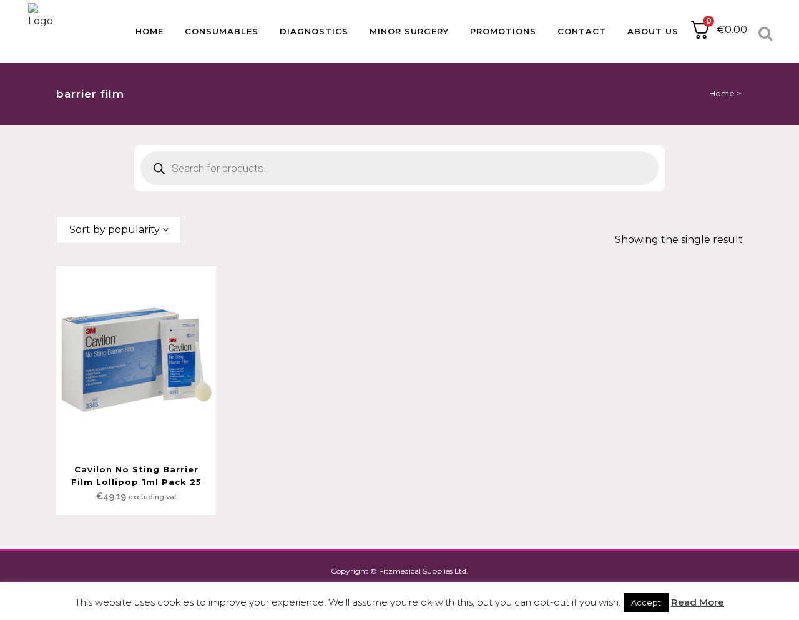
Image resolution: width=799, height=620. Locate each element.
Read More (697, 602)
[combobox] (118, 230)
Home (722, 93)
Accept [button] (646, 603)
